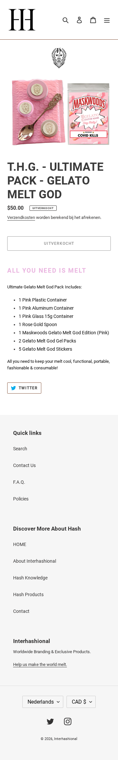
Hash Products (28, 594)
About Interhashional (34, 561)
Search (20, 448)
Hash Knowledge (30, 577)
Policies (21, 498)
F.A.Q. (19, 482)
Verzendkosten (21, 217)
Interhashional (65, 739)
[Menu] (107, 19)
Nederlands (41, 702)
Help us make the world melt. (40, 664)
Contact (21, 611)
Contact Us (24, 465)
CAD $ (79, 702)
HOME (19, 544)
